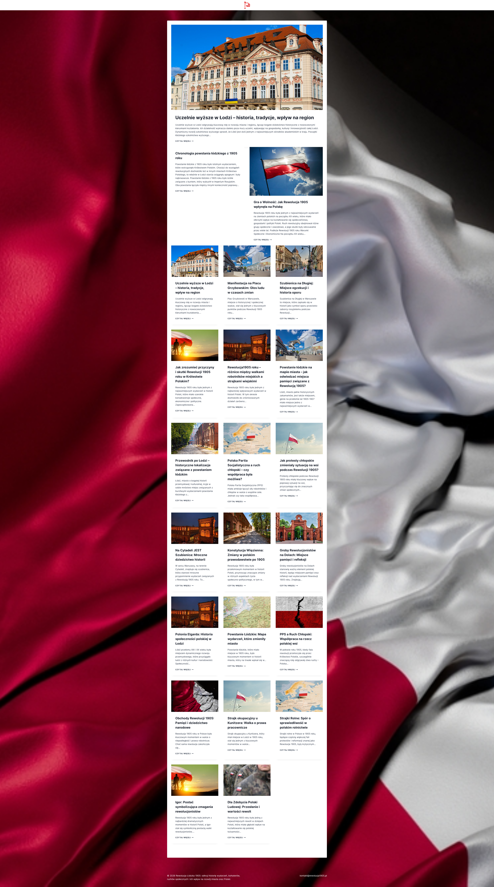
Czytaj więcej (184, 141)
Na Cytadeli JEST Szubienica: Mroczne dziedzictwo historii (191, 554)
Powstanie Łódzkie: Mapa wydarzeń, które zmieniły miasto (247, 638)
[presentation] (247, 67)
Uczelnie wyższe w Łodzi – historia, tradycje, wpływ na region (244, 117)
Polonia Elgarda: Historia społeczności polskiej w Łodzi (194, 638)
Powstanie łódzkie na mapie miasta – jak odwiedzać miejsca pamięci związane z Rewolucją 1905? (296, 376)
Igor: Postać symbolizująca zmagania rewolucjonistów (194, 806)
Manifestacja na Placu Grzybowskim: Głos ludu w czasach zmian (246, 287)
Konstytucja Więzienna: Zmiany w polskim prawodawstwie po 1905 (246, 554)
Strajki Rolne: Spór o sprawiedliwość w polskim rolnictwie (295, 722)
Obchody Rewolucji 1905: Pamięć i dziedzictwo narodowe (194, 722)
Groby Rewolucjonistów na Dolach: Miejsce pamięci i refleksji (298, 554)
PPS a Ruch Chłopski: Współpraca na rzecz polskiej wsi (296, 638)
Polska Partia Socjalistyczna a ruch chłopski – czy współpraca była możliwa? (244, 470)
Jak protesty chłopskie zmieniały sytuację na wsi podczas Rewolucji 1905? (299, 465)
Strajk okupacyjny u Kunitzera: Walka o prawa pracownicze (247, 722)
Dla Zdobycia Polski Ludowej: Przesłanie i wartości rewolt (244, 806)
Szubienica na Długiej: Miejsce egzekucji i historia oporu (296, 287)
